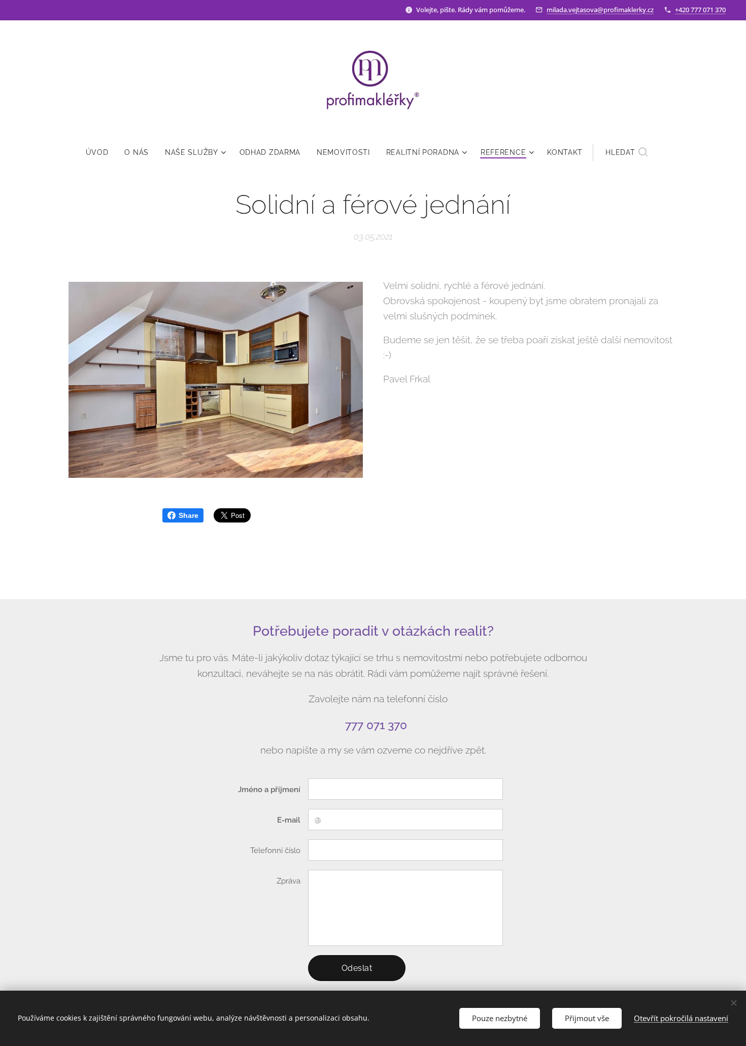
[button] (626, 152)
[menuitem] (101, 152)
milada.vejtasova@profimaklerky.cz (600, 9)
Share (188, 515)
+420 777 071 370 (700, 9)
